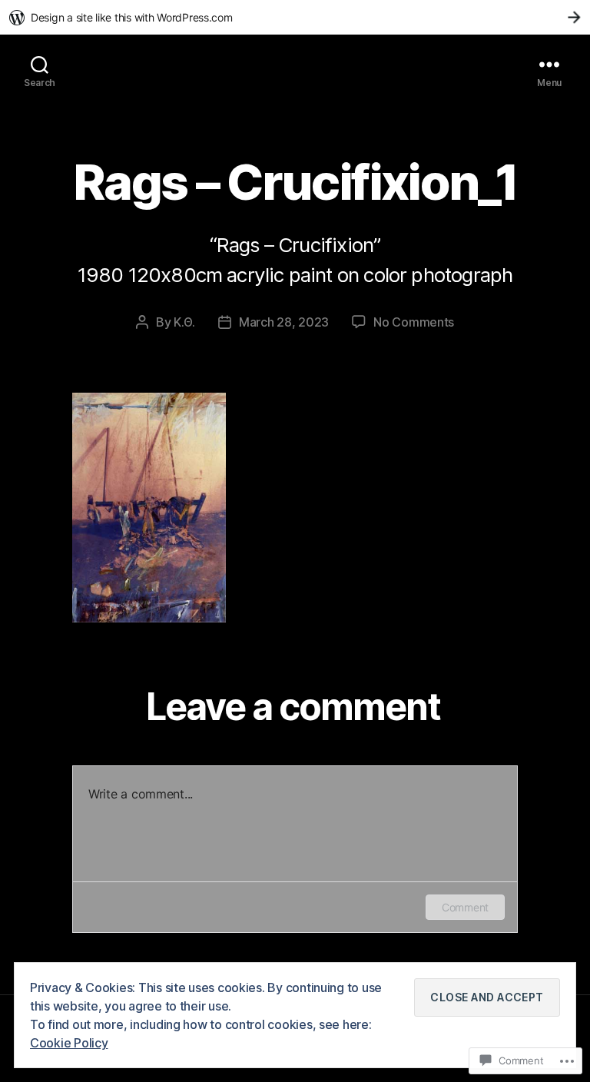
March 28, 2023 (284, 322)
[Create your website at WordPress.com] (295, 17)
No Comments (413, 322)
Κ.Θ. (184, 322)
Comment (465, 907)
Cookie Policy (69, 1042)
